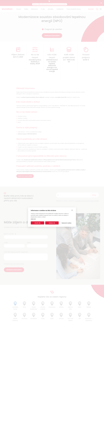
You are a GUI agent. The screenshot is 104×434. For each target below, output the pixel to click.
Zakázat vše (52, 223)
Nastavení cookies (66, 223)
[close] (72, 210)
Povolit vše (37, 223)
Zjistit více (33, 219)
